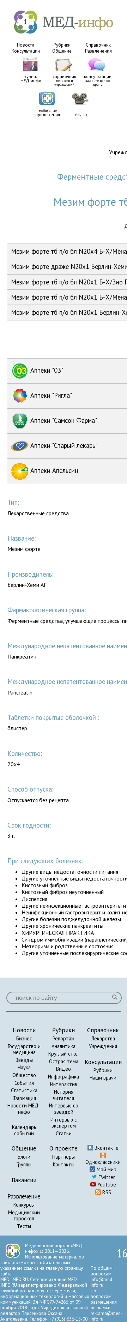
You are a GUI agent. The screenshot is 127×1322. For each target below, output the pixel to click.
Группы (24, 1164)
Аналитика (63, 1046)
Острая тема (63, 1061)
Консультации (26, 51)
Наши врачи (103, 1077)
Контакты (63, 1164)
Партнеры (63, 1156)
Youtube (106, 1184)
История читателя (63, 1094)
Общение (62, 51)
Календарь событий (24, 1130)
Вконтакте (106, 1147)
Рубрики (62, 45)
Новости (25, 45)
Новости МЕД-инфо (24, 1108)
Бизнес (24, 1038)
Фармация (24, 1098)
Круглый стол (63, 1053)
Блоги (24, 1156)
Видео (63, 1068)
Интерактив (63, 1084)
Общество (24, 1075)
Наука (24, 1067)
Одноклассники (103, 1162)
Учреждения (103, 1046)
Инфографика (63, 1076)
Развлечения (98, 51)
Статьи (64, 1133)
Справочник (98, 45)
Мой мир (105, 1169)
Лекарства (103, 1038)
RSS (106, 1192)
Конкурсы (24, 1204)
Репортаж (63, 1038)
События (24, 1083)
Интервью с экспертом (63, 1122)
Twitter (106, 1177)
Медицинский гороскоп (24, 1215)
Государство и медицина (24, 1049)
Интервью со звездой (63, 1108)
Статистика (24, 1090)
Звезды (24, 1060)
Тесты (24, 1226)
